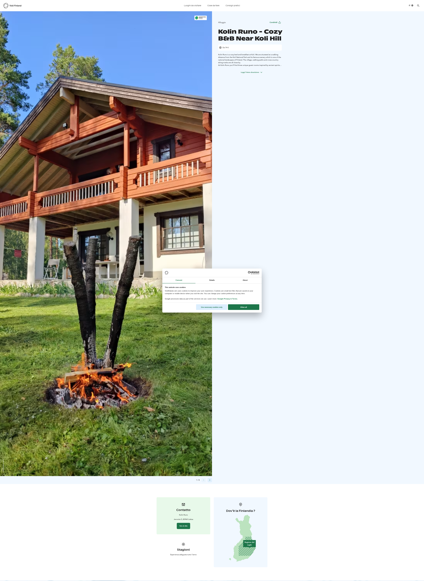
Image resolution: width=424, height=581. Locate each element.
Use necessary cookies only (211, 307)
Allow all (243, 307)
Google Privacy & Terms (227, 299)
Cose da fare (213, 5)
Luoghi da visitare (192, 5)
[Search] (418, 5)
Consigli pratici (233, 5)
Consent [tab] (179, 280)
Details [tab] (212, 280)
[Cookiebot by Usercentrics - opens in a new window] (249, 272)
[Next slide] (210, 480)
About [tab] (245, 280)
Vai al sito (183, 526)
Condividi (273, 22)
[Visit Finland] (12, 5)
